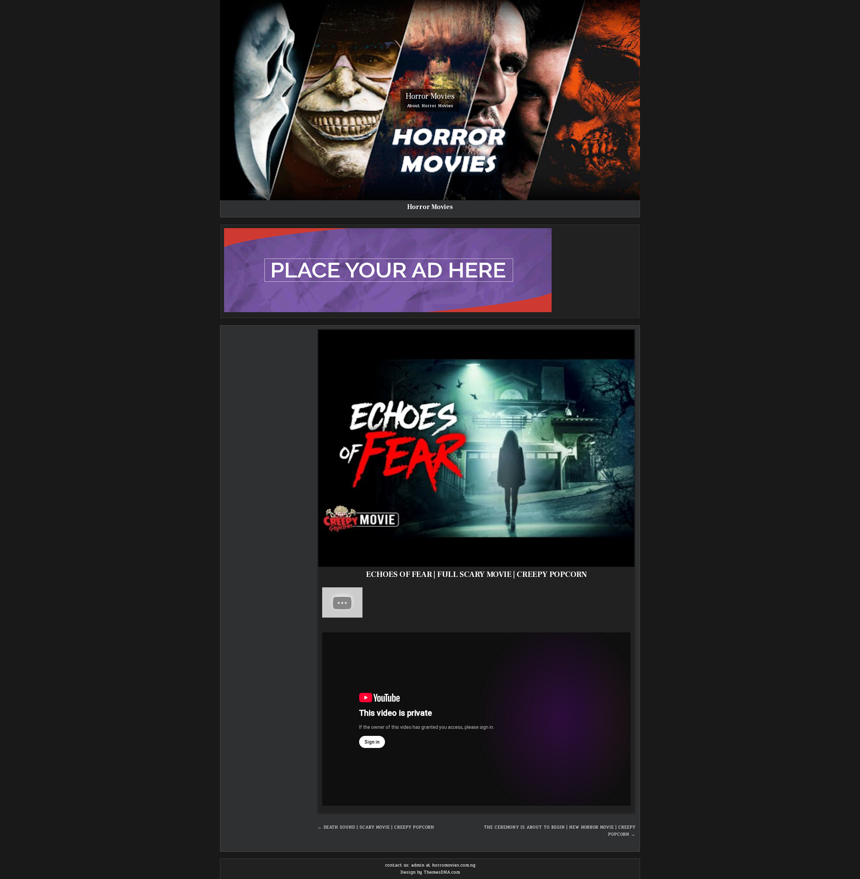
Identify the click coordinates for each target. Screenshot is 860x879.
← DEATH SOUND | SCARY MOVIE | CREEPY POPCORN (375, 827)
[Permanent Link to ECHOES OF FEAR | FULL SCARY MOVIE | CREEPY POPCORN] (476, 448)
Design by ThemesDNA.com (430, 872)
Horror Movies (430, 96)
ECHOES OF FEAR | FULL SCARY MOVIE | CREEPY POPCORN (476, 574)
